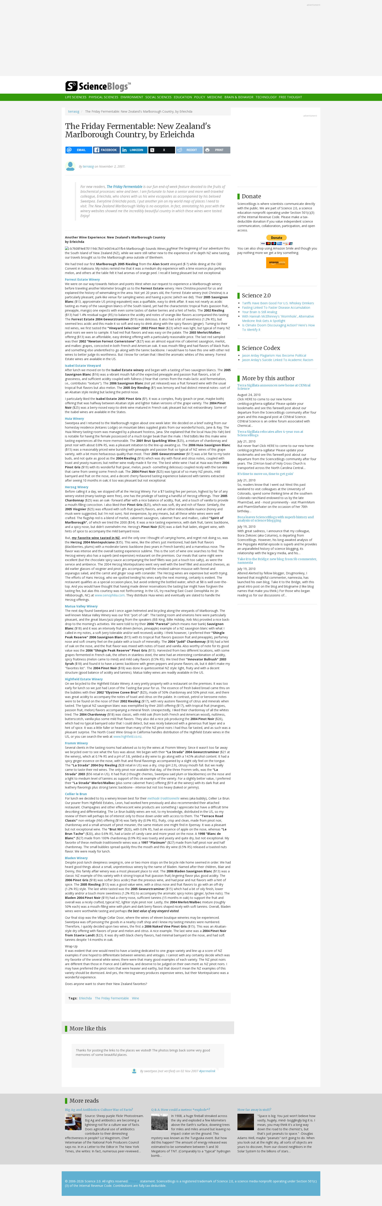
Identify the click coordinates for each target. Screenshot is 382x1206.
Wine (135, 998)
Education (183, 97)
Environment (131, 97)
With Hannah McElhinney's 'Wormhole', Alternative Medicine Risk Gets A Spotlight (278, 318)
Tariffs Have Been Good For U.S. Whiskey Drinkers (278, 303)
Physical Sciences (103, 97)
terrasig (73, 111)
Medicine (214, 97)
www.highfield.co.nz (127, 736)
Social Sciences (158, 97)
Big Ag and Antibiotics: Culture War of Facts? (99, 1110)
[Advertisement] (191, 38)
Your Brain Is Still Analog (259, 312)
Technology (266, 97)
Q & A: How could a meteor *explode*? (180, 1110)
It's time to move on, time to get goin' (265, 474)
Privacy (134, 1181)
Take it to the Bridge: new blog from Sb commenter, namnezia (277, 560)
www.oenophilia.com (110, 595)
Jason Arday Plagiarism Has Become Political (274, 355)
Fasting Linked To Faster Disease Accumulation (276, 307)
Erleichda (85, 998)
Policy (199, 97)
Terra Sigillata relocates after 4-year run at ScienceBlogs (270, 433)
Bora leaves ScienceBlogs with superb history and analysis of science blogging (275, 518)
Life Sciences (75, 97)
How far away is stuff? (254, 1110)
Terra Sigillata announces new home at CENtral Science (273, 387)
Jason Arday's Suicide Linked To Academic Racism (277, 360)
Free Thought (290, 97)
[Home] (107, 86)
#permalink (207, 1071)
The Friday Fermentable (112, 998)
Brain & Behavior (238, 97)
